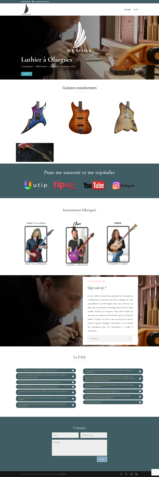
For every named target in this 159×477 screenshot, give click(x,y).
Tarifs (135, 10)
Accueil (127, 10)
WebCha (63, 474)
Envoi (102, 459)
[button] (19, 152)
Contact (26, 74)
